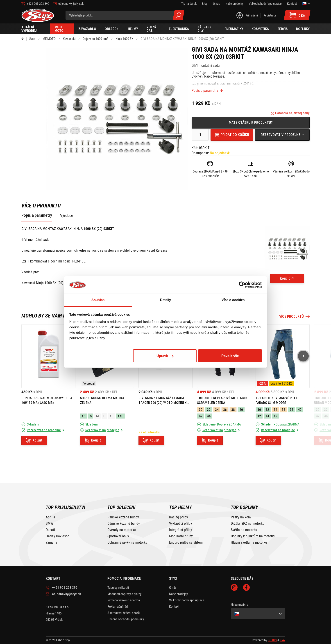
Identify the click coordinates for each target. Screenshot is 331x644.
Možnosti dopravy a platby (124, 594)
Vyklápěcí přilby (180, 523)
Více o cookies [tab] (233, 300)
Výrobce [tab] (66, 215)
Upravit (162, 356)
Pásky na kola (241, 517)
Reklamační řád (117, 607)
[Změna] (306, 3)
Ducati (50, 530)
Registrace (270, 15)
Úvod (32, 39)
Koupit (285, 278)
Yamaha (51, 542)
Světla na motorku (244, 530)
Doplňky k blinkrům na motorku (253, 536)
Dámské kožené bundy (123, 523)
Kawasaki (69, 39)
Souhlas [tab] (97, 300)
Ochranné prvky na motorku (127, 542)
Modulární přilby (181, 536)
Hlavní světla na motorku (249, 542)
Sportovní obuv (118, 536)
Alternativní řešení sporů (123, 613)
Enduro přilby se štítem (186, 542)
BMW (49, 523)
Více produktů (291, 317)
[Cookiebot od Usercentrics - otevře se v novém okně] (242, 285)
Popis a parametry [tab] (36, 215)
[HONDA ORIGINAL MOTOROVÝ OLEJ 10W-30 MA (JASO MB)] (48, 356)
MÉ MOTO (49, 39)
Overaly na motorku (121, 530)
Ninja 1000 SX (124, 39)
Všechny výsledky (179, 15)
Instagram (234, 587)
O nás (173, 588)
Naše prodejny (178, 594)
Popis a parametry (205, 91)
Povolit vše (230, 356)
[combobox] (282, 134)
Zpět (24, 39)
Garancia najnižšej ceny (292, 113)
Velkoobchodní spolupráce (186, 600)
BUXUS (272, 640)
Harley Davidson (57, 536)
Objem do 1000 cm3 (95, 39)
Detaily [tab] (165, 300)
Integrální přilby (180, 530)
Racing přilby (178, 517)
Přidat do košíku (235, 135)
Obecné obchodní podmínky (125, 619)
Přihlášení (251, 15)
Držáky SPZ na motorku (247, 523)
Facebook (246, 587)
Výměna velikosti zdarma (123, 600)
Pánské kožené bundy (123, 517)
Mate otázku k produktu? (251, 122)
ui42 (282, 640)
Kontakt (174, 607)
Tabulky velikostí (118, 588)
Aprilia (50, 517)
